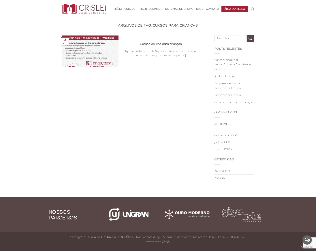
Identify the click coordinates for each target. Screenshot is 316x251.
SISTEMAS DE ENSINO (179, 9)
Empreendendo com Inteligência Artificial (228, 86)
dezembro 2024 (226, 135)
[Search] (252, 9)
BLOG (200, 9)
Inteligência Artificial (228, 95)
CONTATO (212, 9)
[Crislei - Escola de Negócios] (84, 9)
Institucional (223, 170)
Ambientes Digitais (228, 76)
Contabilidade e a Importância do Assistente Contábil (233, 65)
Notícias (220, 177)
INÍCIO (118, 9)
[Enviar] (250, 38)
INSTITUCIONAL (150, 9)
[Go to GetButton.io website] (307, 247)
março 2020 (223, 149)
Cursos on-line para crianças (234, 102)
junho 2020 (222, 142)
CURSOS (130, 9)
